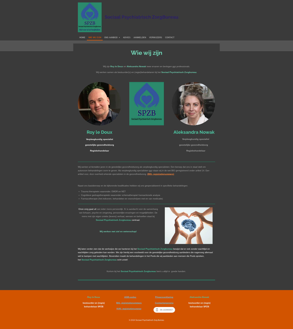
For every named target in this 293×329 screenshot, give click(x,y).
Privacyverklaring (164, 297)
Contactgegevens (164, 303)
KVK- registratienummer (129, 308)
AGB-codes (130, 297)
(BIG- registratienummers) (160, 174)
